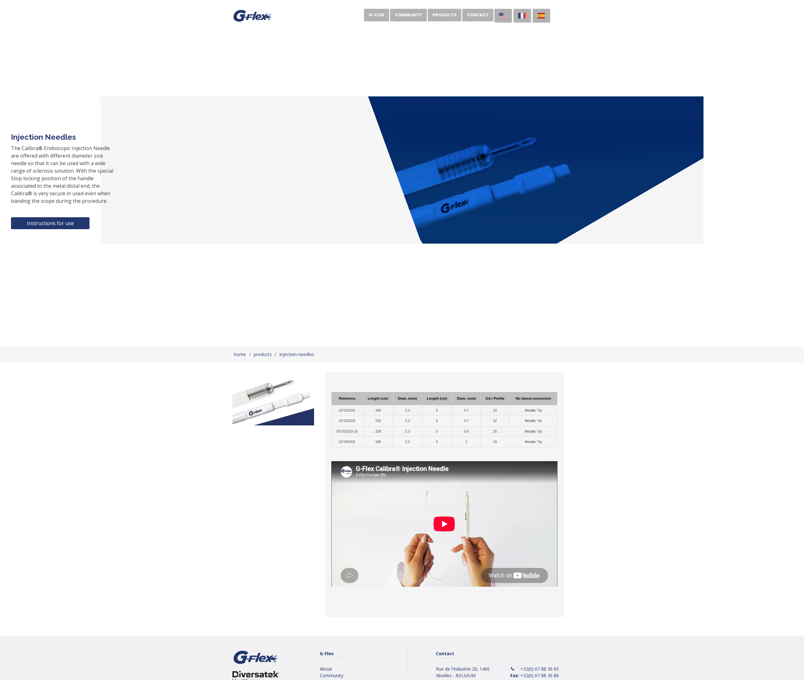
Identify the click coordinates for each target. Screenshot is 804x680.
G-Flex (376, 15)
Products (444, 15)
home (240, 354)
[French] (522, 16)
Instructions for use (50, 223)
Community (408, 15)
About (326, 669)
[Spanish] (541, 16)
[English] (503, 16)
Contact (478, 15)
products (263, 354)
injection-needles (297, 354)
